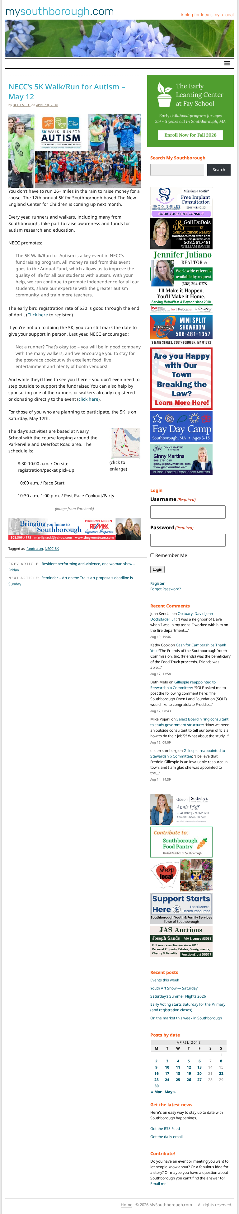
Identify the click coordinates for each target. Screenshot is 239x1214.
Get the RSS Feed (165, 1128)
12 (189, 1067)
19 (189, 1073)
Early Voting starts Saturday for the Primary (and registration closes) (187, 1007)
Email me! (158, 1183)
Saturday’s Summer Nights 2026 (178, 996)
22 (221, 1073)
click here (88, 399)
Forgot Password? (165, 589)
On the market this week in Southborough (186, 1018)
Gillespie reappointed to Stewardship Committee (183, 684)
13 (199, 1067)
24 (167, 1079)
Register (157, 583)
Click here (37, 315)
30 (156, 1086)
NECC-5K (52, 548)
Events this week (164, 980)
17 (167, 1073)
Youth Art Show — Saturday (174, 988)
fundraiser (34, 548)
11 (178, 1067)
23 (156, 1079)
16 (156, 1073)
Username (173, 499)
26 (189, 1079)
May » (170, 1091)
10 (167, 1067)
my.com (59, 11)
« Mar (156, 1091)
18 (178, 1073)
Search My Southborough (177, 158)
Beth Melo (21, 105)
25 (178, 1079)
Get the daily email (166, 1136)
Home (126, 1204)
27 (199, 1079)
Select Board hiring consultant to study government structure (189, 721)
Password (172, 527)
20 (199, 1073)
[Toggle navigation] (227, 63)
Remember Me (171, 555)
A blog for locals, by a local (207, 14)
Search (219, 169)
